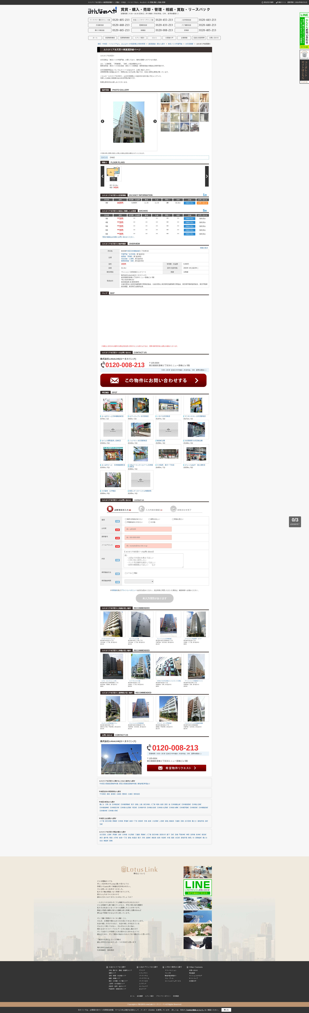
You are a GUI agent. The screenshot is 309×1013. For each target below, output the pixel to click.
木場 (168, 838)
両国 (110, 838)
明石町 (134, 807)
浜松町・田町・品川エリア (117, 986)
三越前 (177, 821)
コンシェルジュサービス (173, 981)
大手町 (115, 838)
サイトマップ (193, 978)
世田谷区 (137, 794)
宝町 (101, 824)
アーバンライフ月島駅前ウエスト (194, 681)
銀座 (162, 804)
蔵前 (172, 838)
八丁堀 (153, 804)
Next (155, 121)
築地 (136, 804)
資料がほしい (155, 519)
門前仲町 (182, 834)
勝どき (102, 804)
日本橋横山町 (176, 804)
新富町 (140, 821)
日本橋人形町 (196, 804)
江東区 (130, 794)
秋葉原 (134, 838)
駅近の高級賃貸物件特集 (128, 784)
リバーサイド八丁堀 (134, 681)
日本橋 (120, 821)
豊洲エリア (112, 973)
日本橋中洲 (142, 807)
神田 (187, 834)
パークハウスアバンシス (108, 638)
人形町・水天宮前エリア (117, 983)
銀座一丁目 (133, 821)
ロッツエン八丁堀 (134, 638)
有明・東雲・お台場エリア (117, 975)
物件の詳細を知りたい (135, 519)
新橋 (110, 841)
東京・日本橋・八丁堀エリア (118, 981)
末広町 (177, 838)
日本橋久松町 (151, 807)
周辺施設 (192, 973)
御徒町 (106, 841)
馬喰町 (114, 821)
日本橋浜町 (116, 804)
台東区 (119, 794)
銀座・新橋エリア (114, 978)
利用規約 (115, 590)
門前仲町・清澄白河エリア (117, 989)
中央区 (128, 251)
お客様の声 (169, 38)
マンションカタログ (195, 975)
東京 (101, 838)
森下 (168, 834)
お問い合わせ (214, 38)
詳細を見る (189, 203)
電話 (135, 573)
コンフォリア (143, 986)
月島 (106, 804)
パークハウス (143, 975)
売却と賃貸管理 (198, 38)
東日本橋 (146, 804)
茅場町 (129, 256)
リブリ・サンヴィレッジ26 (109, 681)
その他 (153, 522)
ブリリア (142, 970)
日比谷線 (124, 259)
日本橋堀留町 (186, 804)
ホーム (95, 38)
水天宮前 (132, 254)
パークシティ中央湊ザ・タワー (193, 638)
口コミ (154, 38)
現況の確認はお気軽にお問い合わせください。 (118, 237)
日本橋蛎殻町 (135, 251)
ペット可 (168, 973)
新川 (132, 804)
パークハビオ (143, 981)
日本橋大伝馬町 (125, 807)
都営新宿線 (125, 261)
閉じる (226, 1010)
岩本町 (198, 834)
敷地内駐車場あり (144, 784)
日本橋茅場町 (184, 807)
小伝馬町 (155, 821)
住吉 (101, 841)
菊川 (139, 838)
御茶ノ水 (191, 838)
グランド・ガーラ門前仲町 (164, 723)
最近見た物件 (269, 2)
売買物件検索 (125, 38)
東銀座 (171, 821)
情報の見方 (204, 248)
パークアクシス (144, 978)
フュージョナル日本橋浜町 (164, 638)
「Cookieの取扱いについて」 (194, 1010)
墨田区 (124, 794)
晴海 (157, 804)
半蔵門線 (124, 254)
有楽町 (163, 838)
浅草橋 (192, 834)
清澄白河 (162, 834)
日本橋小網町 (174, 807)
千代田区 (103, 794)
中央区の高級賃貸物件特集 (109, 784)
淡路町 (148, 838)
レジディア (142, 983)
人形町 (131, 259)
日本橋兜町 (194, 807)
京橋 (182, 821)
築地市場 (201, 821)
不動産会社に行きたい (135, 522)
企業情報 (184, 38)
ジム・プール (169, 978)
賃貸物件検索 (110, 38)
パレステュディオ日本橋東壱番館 (194, 723)
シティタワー (143, 973)
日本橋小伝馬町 (162, 807)
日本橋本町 (103, 811)
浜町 (132, 261)
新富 (166, 804)
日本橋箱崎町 (104, 807)
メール (129, 573)
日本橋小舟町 (113, 811)
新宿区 (113, 794)
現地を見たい (178, 519)
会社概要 (140, 996)
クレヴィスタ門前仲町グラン (109, 723)
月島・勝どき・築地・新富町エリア (120, 970)
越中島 (106, 838)
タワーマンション (170, 970)
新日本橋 (108, 821)
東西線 (123, 256)
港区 (108, 794)
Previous (102, 121)
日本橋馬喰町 (125, 804)
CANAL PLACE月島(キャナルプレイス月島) (169, 681)
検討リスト (282, 2)
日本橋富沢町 (114, 807)
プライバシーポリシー (129, 590)
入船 (140, 804)
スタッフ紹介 (139, 38)
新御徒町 (198, 838)
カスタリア (142, 989)
